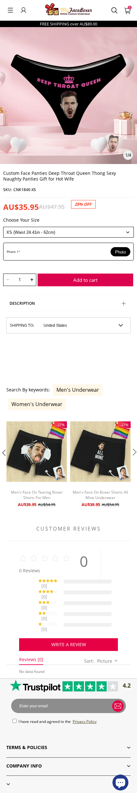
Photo (120, 252)
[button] (10, 10)
